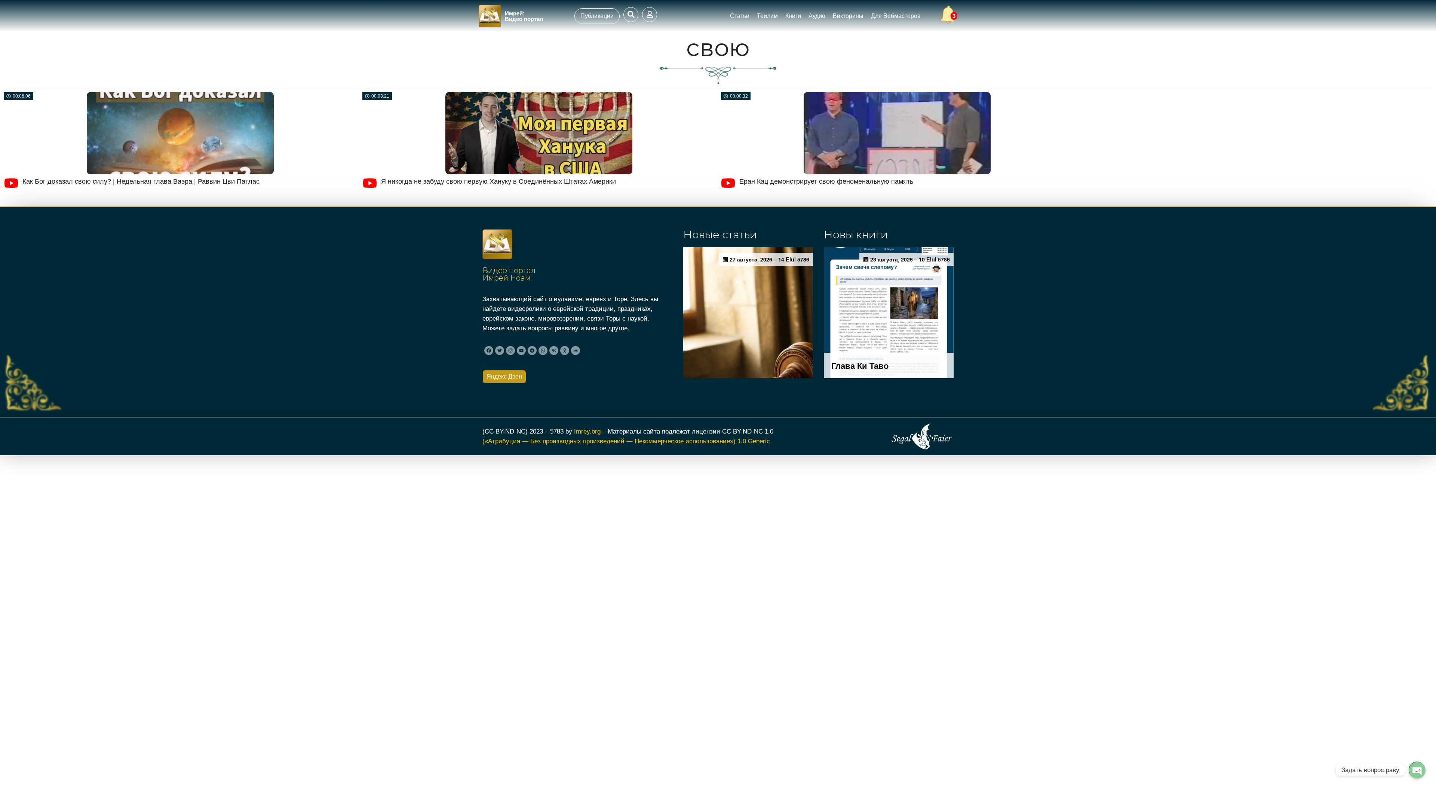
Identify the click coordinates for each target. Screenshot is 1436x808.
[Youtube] (521, 350)
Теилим (767, 16)
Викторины (848, 16)
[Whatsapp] (542, 350)
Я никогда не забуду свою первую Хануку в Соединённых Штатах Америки (498, 181)
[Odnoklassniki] (564, 350)
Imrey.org (587, 431)
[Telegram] (532, 350)
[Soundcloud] (575, 350)
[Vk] (553, 350)
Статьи (739, 16)
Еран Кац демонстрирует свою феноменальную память (826, 181)
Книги (793, 16)
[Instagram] (510, 350)
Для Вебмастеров (896, 16)
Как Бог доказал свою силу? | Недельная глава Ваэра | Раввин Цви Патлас (141, 181)
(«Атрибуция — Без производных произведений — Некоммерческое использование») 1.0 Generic (626, 441)
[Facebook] (488, 350)
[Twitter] (499, 350)
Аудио (816, 16)
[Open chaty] (1417, 770)
